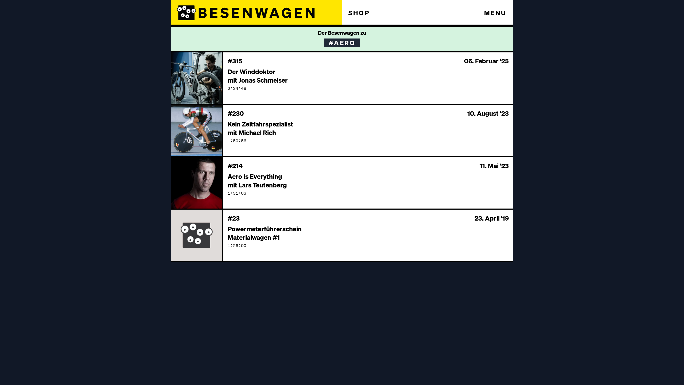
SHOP (359, 13)
